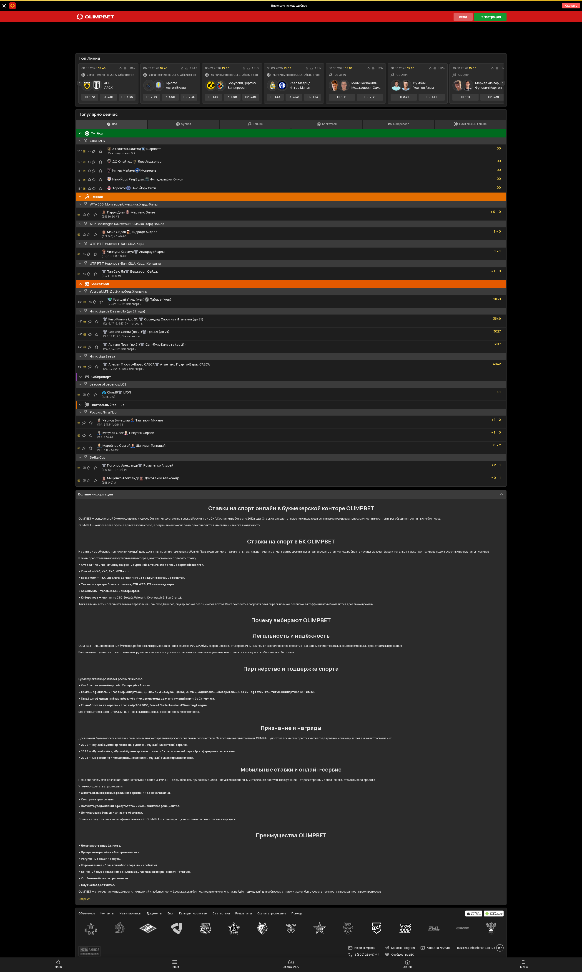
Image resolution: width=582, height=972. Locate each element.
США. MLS (97, 141)
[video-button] (84, 394)
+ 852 (131, 68)
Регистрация (490, 17)
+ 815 (318, 68)
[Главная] (95, 17)
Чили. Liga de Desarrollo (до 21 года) (117, 311)
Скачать (571, 6)
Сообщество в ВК (402, 955)
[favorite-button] (120, 68)
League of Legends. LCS (108, 384)
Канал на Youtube (438, 948)
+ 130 (503, 68)
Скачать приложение (271, 913)
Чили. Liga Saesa (102, 356)
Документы (154, 913)
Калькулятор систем (193, 913)
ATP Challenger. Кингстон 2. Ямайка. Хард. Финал (127, 224)
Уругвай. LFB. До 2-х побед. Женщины (118, 291)
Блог (171, 913)
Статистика (221, 913)
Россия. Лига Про (103, 412)
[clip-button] (93, 151)
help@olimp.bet (364, 948)
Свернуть (84, 899)
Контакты (107, 913)
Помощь (296, 913)
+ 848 (193, 68)
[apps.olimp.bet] (473, 913)
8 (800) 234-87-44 (366, 955)
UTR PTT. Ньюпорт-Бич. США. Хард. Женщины (125, 263)
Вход (463, 17)
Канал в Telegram (403, 948)
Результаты (243, 913)
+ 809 (255, 68)
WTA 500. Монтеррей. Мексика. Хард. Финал (124, 204)
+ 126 (379, 68)
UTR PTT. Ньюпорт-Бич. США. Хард (117, 243)
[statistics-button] (125, 68)
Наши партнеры (130, 913)
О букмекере (86, 913)
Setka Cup (97, 457)
